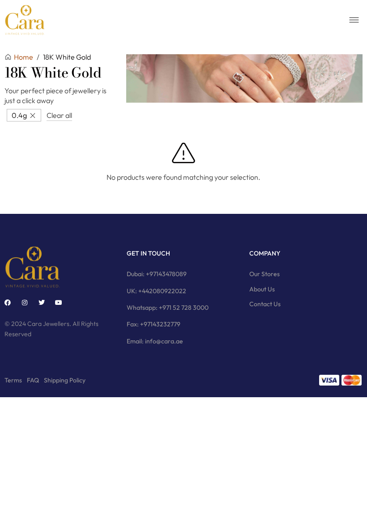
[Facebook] (7, 302)
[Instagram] (24, 302)
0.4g (19, 115)
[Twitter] (41, 302)
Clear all (59, 115)
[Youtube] (58, 302)
